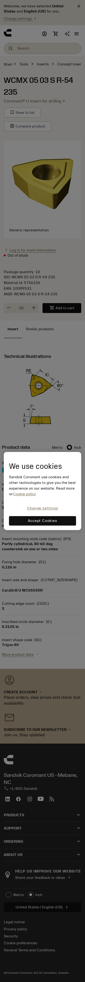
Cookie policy (24, 494)
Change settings (42, 508)
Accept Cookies (42, 521)
